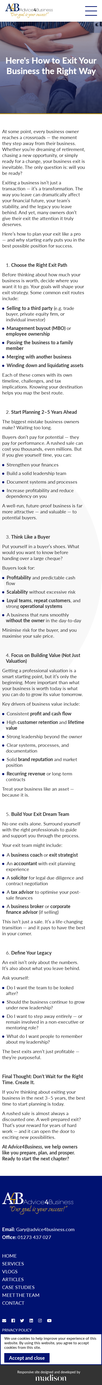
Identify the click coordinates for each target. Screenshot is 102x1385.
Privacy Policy (17, 1330)
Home (9, 1255)
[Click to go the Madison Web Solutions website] (51, 1377)
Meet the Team (21, 1295)
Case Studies (18, 1287)
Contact (13, 1302)
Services (13, 1263)
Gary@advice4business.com (45, 1229)
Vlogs (10, 1271)
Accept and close (27, 1358)
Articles (13, 1279)
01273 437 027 (34, 1237)
